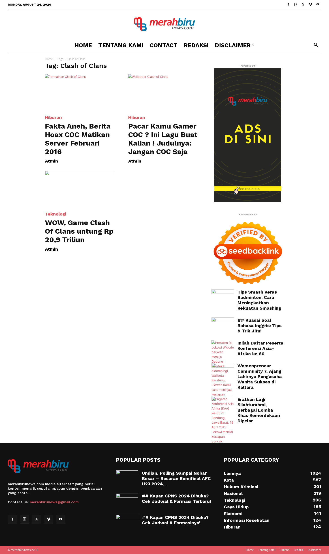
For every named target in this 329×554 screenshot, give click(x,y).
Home (83, 45)
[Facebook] (288, 4)
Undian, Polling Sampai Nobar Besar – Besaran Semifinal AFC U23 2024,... (176, 478)
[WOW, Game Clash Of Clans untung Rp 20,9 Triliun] (81, 189)
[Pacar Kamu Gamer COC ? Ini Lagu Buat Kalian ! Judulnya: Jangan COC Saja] (164, 92)
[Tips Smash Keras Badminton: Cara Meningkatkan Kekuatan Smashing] (223, 297)
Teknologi (55, 214)
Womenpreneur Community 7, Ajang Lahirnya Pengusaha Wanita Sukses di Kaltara (259, 376)
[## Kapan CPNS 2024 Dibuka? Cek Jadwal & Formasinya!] (127, 522)
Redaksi (196, 45)
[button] (315, 45)
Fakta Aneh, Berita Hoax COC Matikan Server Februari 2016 (78, 139)
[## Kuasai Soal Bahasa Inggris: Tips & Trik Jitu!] (223, 325)
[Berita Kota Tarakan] (164, 24)
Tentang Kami (120, 45)
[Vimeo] (310, 4)
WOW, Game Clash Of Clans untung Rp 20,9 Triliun (79, 231)
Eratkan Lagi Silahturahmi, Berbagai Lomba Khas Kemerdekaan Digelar (258, 410)
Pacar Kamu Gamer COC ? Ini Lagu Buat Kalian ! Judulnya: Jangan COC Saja (162, 139)
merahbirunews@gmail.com (54, 502)
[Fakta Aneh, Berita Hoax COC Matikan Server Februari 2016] (81, 92)
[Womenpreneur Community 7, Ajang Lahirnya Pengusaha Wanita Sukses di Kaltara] (223, 370)
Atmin (51, 161)
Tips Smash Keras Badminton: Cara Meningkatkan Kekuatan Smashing (259, 300)
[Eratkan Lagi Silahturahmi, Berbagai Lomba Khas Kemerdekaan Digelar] (222, 404)
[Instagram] (295, 4)
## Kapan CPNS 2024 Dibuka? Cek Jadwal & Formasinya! (175, 520)
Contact (163, 45)
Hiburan (53, 117)
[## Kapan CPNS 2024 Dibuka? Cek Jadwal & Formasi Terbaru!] (127, 501)
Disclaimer (233, 45)
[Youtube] (317, 4)
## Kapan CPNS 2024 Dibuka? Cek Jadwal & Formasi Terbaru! (176, 498)
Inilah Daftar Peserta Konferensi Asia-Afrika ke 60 (260, 348)
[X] (303, 4)
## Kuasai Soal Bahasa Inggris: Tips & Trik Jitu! (259, 325)
